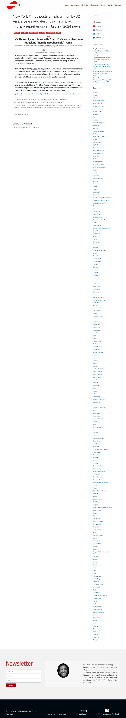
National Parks (97, 413)
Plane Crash (97, 452)
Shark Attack (97, 529)
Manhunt (95, 366)
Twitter (98, 34)
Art (94, 117)
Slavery (95, 538)
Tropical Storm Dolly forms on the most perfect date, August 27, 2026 (102, 66)
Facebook (99, 30)
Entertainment (33, 33)
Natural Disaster (98, 419)
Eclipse (95, 239)
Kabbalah (96, 344)
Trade (94, 590)
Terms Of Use (62, 714)
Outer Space (97, 441)
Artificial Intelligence (99, 123)
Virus (94, 623)
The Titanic (96, 587)
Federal (42, 33)
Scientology (96, 518)
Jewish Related (97, 341)
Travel (95, 601)
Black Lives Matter (98, 150)
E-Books (85, 5)
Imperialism (96, 327)
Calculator (94, 5)
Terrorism (96, 581)
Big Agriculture (97, 142)
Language (96, 355)
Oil (93, 435)
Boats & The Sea (98, 153)
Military (95, 394)
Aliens (95, 109)
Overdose (96, 444)
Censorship (96, 184)
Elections (24, 33)
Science (95, 516)
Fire (94, 278)
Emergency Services (99, 250)
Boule (94, 159)
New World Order (98, 427)
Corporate (96, 209)
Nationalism (96, 416)
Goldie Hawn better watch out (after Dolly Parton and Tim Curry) (102, 59)
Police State (96, 455)
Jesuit (94, 338)
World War (96, 637)
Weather (95, 634)
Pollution (95, 463)
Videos (95, 620)
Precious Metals (98, 480)
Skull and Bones (98, 535)
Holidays (95, 321)
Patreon (98, 22)
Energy (95, 253)
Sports (95, 546)
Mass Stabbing (97, 374)
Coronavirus (96, 206)
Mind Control (97, 396)
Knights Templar (98, 352)
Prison (95, 485)
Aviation (95, 128)
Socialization (97, 543)
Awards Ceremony (98, 131)
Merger (95, 388)
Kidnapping (96, 349)
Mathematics (97, 377)
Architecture (96, 114)
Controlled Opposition (99, 203)
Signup (11, 685)
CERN (95, 186)
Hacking (95, 313)
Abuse (95, 95)
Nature (95, 421)
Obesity (95, 432)
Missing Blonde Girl (99, 399)
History (95, 319)
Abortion (95, 92)
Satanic (95, 513)
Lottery (95, 360)
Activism (95, 98)
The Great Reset (98, 584)
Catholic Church (98, 178)
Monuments (96, 405)
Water (94, 631)
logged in (24, 127)
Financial (95, 275)
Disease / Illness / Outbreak (101, 228)
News (94, 430)
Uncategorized (97, 606)
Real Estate (96, 502)
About (103, 5)
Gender (95, 305)
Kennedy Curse (97, 346)
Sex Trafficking (97, 524)
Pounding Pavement (99, 471)
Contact (118, 5)
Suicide (95, 565)
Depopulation (97, 225)
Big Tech (95, 145)
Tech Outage (97, 576)
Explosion (96, 267)
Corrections (96, 211)
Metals (95, 391)
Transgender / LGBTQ (100, 595)
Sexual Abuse (97, 527)
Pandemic (96, 446)
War (94, 629)
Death (95, 222)
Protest (95, 488)
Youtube (98, 26)
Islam (94, 335)
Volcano (95, 626)
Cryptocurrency (97, 217)
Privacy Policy (52, 714)
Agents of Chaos (98, 103)
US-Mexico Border (98, 612)
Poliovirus (96, 457)
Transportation (97, 598)
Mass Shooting (97, 371)
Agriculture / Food (98, 106)
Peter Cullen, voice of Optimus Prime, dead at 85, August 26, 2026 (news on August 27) (102, 80)
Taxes (94, 573)
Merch (110, 5)
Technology (96, 579)
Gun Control (96, 310)
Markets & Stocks (98, 369)
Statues (95, 559)
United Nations (97, 609)
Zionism (95, 640)
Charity (95, 189)
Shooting (95, 532)
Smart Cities (96, 541)
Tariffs (95, 568)
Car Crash (96, 175)
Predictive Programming (100, 482)
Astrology (96, 125)
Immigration (96, 324)
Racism (95, 496)
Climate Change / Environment (102, 197)
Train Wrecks (97, 593)
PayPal (98, 37)
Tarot (94, 570)
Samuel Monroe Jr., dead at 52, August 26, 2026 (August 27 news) (103, 73)
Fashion (95, 270)
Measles (95, 380)
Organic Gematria (98, 438)
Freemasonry (97, 289)
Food (94, 283)
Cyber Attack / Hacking (100, 220)
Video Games (97, 618)
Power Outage (97, 477)
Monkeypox (96, 402)
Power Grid (96, 474)
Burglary (95, 170)
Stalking (95, 556)
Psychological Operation (100, 491)
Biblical (95, 139)
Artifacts (95, 120)
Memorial (96, 385)
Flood (94, 281)
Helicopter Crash (98, 316)
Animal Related (97, 111)
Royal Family (97, 510)
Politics (58, 33)
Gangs (95, 295)
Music (94, 410)
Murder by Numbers (99, 407)
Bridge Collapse (98, 161)
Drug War (96, 231)
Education (96, 245)
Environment (97, 258)
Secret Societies (98, 521)
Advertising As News (99, 100)
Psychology (96, 493)
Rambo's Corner (98, 499)
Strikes (95, 562)
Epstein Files (97, 261)
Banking (95, 134)
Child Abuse (96, 192)
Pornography (97, 469)
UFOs (94, 604)
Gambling (96, 292)
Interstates (96, 333)
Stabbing (95, 549)
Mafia (94, 363)
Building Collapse (98, 164)
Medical (95, 382)
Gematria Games (98, 297)
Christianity (96, 195)
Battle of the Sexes (99, 136)
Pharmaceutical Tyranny (100, 449)
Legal (94, 358)
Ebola (94, 236)
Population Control (98, 466)
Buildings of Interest (99, 167)
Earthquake (96, 233)
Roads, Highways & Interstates (102, 507)
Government (50, 33)
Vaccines (95, 615)
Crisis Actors (97, 214)
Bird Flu (95, 148)
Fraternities (96, 286)
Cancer (95, 172)
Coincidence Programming (101, 200)
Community (75, 5)
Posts (66, 5)
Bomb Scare (97, 156)
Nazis (94, 424)
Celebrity (17, 33)
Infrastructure (97, 330)
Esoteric (95, 264)
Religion (95, 504)
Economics (96, 242)
